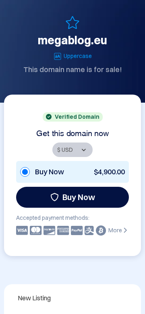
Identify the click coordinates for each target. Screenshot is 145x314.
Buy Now (78, 197)
